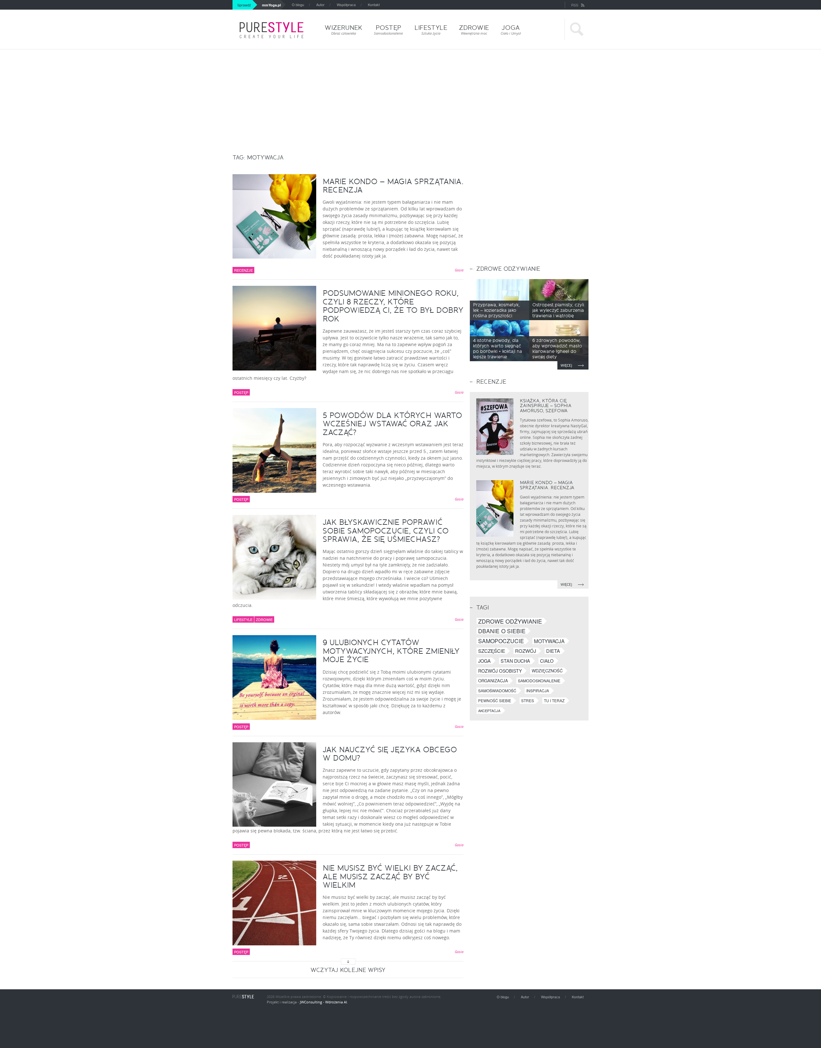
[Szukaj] (576, 29)
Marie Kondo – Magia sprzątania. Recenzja (393, 186)
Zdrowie (264, 619)
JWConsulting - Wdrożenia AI (323, 1002)
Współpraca (346, 4)
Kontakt (374, 4)
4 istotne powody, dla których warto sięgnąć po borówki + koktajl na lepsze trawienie (497, 349)
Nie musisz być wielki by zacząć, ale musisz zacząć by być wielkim (390, 876)
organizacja (493, 680)
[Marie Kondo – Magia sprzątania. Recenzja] (274, 216)
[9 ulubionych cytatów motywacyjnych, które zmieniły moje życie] (274, 677)
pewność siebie (494, 700)
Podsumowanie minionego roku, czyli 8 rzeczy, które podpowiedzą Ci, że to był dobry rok (393, 305)
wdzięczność (547, 671)
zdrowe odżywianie (510, 621)
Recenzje (243, 270)
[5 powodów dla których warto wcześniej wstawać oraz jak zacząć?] (274, 450)
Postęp (241, 392)
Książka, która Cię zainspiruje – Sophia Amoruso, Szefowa (545, 405)
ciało (547, 661)
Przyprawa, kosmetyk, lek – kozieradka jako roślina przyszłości (496, 310)
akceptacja (489, 710)
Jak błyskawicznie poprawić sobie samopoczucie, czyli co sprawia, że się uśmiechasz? (386, 530)
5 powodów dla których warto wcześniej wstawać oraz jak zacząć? (392, 424)
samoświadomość (497, 690)
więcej (567, 365)
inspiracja (537, 690)
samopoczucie (501, 641)
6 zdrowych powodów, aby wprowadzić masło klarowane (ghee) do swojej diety (557, 349)
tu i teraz (554, 700)
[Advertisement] (410, 97)
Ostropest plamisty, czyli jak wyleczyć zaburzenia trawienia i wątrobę (558, 310)
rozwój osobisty (500, 671)
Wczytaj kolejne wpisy (347, 970)
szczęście (491, 651)
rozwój (525, 651)
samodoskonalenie (539, 681)
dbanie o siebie (502, 631)
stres (527, 700)
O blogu (298, 4)
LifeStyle (243, 619)
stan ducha (515, 661)
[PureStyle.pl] (271, 30)
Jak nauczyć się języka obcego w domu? (390, 754)
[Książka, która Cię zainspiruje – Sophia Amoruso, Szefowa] (494, 426)
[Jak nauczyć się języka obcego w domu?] (274, 784)
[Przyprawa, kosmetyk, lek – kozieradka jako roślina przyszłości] (499, 299)
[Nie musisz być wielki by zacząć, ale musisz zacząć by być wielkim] (274, 903)
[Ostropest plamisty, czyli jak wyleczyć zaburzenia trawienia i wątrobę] (558, 299)
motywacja (549, 641)
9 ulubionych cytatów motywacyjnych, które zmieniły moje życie (391, 651)
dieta (553, 651)
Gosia (459, 270)
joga (484, 661)
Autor (320, 4)
